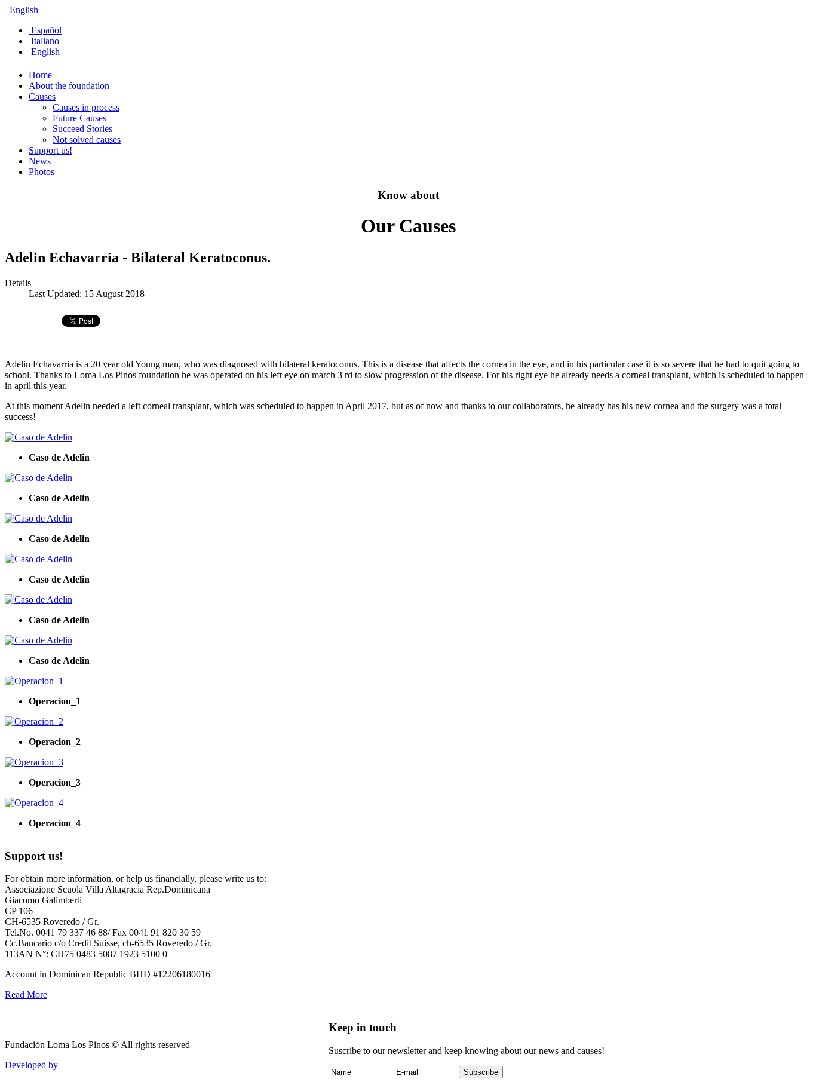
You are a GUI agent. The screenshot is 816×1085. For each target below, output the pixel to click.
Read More (26, 994)
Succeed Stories (82, 129)
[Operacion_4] (34, 803)
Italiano (44, 41)
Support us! (50, 150)
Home (40, 75)
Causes (42, 96)
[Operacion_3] (34, 762)
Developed (25, 1065)
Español (45, 30)
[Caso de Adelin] (38, 437)
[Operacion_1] (34, 681)
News (40, 161)
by (53, 1065)
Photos (41, 172)
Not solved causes (87, 139)
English (22, 10)
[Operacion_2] (34, 721)
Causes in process (86, 107)
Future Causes (79, 118)
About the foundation (69, 86)
